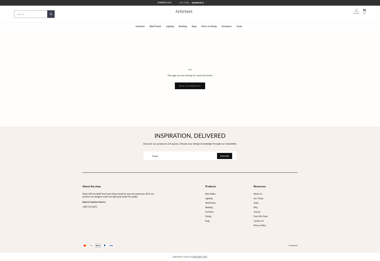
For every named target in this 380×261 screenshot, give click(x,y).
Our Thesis (258, 198)
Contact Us (259, 221)
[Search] (51, 14)
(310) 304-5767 (199, 256)
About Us (258, 194)
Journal (257, 212)
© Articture (293, 245)
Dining (208, 216)
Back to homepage (190, 86)
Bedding (183, 26)
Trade (239, 26)
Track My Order (261, 216)
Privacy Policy (260, 225)
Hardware (226, 26)
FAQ (256, 207)
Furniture (140, 26)
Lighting (170, 26)
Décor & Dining (209, 26)
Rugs (194, 26)
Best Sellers (210, 194)
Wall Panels (155, 26)
